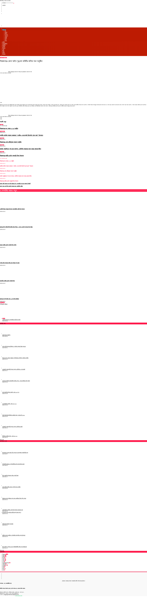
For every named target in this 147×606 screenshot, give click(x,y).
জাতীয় (3, 42)
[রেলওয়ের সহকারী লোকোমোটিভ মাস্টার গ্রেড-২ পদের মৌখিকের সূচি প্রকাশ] (8, 379)
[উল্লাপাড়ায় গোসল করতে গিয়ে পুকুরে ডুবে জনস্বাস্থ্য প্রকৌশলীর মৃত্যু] (8, 451)
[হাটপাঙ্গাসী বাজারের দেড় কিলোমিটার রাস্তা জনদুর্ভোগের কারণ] (8, 462)
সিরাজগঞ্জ (4, 29)
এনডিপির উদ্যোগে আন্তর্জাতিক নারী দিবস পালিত (11, 319)
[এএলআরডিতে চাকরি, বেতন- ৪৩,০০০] (8, 402)
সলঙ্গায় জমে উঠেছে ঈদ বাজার (7, 523)
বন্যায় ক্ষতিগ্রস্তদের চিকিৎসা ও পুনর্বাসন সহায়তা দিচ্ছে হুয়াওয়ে (14, 346)
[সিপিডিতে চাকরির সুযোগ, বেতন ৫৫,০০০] (8, 434)
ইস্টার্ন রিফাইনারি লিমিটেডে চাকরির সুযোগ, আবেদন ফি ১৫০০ (13, 415)
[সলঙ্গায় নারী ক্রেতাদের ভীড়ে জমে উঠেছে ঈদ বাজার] (11, 260)
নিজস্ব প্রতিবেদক (11, 71)
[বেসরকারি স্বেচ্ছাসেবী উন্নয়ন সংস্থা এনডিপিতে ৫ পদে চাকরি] (8, 368)
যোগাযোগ (63, 580)
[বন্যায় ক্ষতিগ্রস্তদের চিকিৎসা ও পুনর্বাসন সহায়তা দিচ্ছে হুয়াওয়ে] (8, 345)
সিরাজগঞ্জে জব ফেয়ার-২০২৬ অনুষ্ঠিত (9, 128)
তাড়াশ (6, 39)
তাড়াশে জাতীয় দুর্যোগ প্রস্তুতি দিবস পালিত (8, 245)
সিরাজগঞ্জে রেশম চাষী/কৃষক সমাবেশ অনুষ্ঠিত (10, 142)
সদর (5, 31)
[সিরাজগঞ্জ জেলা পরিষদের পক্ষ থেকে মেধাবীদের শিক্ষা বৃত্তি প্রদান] (8, 497)
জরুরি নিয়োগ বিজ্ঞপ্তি (6, 335)
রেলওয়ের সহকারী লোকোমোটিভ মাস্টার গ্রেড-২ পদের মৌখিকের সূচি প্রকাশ (16, 380)
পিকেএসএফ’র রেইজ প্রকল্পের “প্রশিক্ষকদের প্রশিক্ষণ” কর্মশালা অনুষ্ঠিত (15, 358)
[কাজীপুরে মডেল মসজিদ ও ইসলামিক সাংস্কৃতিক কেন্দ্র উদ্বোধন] (8, 534)
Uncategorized (5, 562)
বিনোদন (3, 48)
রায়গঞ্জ (6, 40)
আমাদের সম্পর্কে (68, 580)
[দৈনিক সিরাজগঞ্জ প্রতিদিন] (5, 23)
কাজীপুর (6, 33)
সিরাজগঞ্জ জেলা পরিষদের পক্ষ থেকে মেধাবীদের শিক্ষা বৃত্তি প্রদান (14, 498)
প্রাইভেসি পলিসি (74, 580)
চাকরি (3, 52)
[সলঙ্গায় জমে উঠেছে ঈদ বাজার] (8, 522)
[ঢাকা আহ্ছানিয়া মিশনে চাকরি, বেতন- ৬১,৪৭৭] (8, 391)
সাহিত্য (3, 559)
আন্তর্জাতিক (4, 43)
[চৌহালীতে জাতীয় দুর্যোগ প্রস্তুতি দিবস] (11, 278)
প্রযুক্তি (3, 564)
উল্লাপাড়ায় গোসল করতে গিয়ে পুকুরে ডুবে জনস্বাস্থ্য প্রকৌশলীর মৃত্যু (15, 452)
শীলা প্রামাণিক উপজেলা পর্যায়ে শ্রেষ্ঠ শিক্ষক (10, 475)
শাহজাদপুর (6, 35)
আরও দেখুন (2, 439)
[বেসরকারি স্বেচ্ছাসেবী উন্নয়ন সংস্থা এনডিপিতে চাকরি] (8, 425)
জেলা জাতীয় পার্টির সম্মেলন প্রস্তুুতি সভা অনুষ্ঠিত (11, 487)
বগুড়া (3, 570)
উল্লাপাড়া (6, 34)
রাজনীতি (4, 45)
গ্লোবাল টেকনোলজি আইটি (18, 595)
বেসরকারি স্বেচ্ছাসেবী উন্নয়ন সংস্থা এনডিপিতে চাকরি (12, 426)
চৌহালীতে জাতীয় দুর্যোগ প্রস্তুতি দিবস (7, 280)
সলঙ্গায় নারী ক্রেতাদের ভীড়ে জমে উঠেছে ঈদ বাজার (9, 262)
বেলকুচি (6, 37)
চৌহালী (6, 38)
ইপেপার (3, 54)
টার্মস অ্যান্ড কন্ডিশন (81, 580)
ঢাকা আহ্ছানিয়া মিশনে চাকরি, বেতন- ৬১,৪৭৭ (10, 392)
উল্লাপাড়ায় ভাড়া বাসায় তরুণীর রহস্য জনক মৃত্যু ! (11, 512)
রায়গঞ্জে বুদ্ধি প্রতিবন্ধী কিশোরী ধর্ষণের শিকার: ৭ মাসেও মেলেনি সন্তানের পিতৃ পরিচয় (16, 227)
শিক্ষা (3, 51)
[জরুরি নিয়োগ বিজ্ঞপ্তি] (8, 333)
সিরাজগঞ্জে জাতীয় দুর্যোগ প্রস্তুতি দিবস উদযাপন (12, 155)
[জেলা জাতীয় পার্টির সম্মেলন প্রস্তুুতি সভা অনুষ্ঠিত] (8, 485)
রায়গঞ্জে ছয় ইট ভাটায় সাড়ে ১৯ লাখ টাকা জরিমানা (9, 298)
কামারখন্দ (6, 32)
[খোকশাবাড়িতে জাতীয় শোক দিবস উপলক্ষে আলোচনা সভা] (8, 508)
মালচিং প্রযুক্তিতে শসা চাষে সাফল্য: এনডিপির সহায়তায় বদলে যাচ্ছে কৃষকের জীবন (20, 149)
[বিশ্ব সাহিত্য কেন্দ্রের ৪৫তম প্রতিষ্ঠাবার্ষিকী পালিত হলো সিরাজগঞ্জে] (8, 545)
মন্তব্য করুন (2, 302)
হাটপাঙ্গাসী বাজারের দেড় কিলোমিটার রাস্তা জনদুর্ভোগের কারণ (13, 464)
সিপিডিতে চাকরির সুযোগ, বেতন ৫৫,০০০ (9, 436)
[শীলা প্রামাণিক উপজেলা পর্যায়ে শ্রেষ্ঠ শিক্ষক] (8, 474)
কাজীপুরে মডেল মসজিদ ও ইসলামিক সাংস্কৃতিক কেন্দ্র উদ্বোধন (13, 535)
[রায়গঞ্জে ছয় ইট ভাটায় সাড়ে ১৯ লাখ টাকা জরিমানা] (11, 296)
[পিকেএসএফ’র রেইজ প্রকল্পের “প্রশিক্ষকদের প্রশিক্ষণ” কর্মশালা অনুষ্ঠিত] (8, 356)
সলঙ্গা (3, 567)
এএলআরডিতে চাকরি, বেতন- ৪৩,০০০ (9, 403)
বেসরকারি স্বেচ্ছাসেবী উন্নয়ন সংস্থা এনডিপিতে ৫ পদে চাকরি (13, 369)
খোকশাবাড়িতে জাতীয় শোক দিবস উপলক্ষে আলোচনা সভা (12, 509)
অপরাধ (3, 46)
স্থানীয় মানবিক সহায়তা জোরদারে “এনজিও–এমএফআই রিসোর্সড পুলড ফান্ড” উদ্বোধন (21, 135)
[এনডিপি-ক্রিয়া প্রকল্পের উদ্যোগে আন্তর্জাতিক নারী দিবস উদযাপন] (11, 206)
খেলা (3, 49)
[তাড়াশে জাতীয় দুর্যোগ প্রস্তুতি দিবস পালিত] (11, 242)
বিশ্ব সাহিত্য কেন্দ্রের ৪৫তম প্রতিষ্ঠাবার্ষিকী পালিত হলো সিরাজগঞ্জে (14, 546)
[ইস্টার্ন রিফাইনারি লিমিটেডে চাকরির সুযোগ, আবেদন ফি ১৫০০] (8, 413)
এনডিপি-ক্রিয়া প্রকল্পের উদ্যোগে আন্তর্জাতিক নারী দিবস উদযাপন (12, 209)
